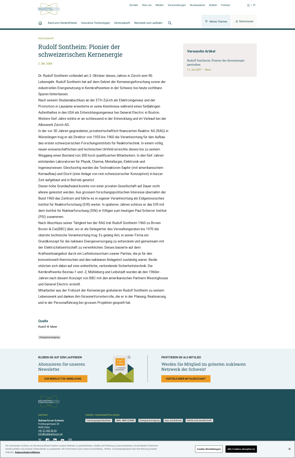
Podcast (225, 5)
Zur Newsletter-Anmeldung (62, 378)
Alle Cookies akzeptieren (241, 449)
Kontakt (134, 5)
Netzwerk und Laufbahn (148, 23)
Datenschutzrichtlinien (27, 452)
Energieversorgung (49, 337)
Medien (160, 5)
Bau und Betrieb (173, 420)
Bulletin (213, 5)
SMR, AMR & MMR (125, 420)
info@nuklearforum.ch (50, 434)
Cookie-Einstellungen (209, 449)
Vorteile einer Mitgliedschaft (186, 378)
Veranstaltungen (177, 5)
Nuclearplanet (197, 5)
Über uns (147, 5)
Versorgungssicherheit (99, 420)
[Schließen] (289, 449)
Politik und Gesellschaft (199, 420)
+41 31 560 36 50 (47, 430)
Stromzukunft (122, 23)
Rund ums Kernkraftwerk (62, 23)
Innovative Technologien (95, 23)
